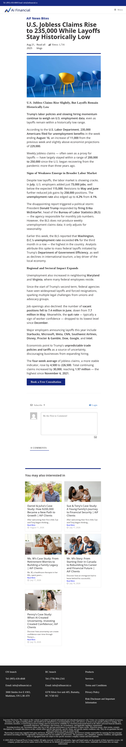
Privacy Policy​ (92, 692)
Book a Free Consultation (46, 381)
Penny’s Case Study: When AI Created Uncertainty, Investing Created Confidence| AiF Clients (42, 621)
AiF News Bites (37, 18)
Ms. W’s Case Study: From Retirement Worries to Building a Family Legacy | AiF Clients (43, 563)
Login (94, 405)
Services (89, 678)
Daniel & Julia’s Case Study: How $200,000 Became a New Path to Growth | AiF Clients (41, 510)
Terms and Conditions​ (96, 685)
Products (89, 672)
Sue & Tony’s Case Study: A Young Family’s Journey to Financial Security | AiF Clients (82, 510)
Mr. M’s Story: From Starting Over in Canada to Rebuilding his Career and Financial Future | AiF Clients (82, 565)
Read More (31, 525)
